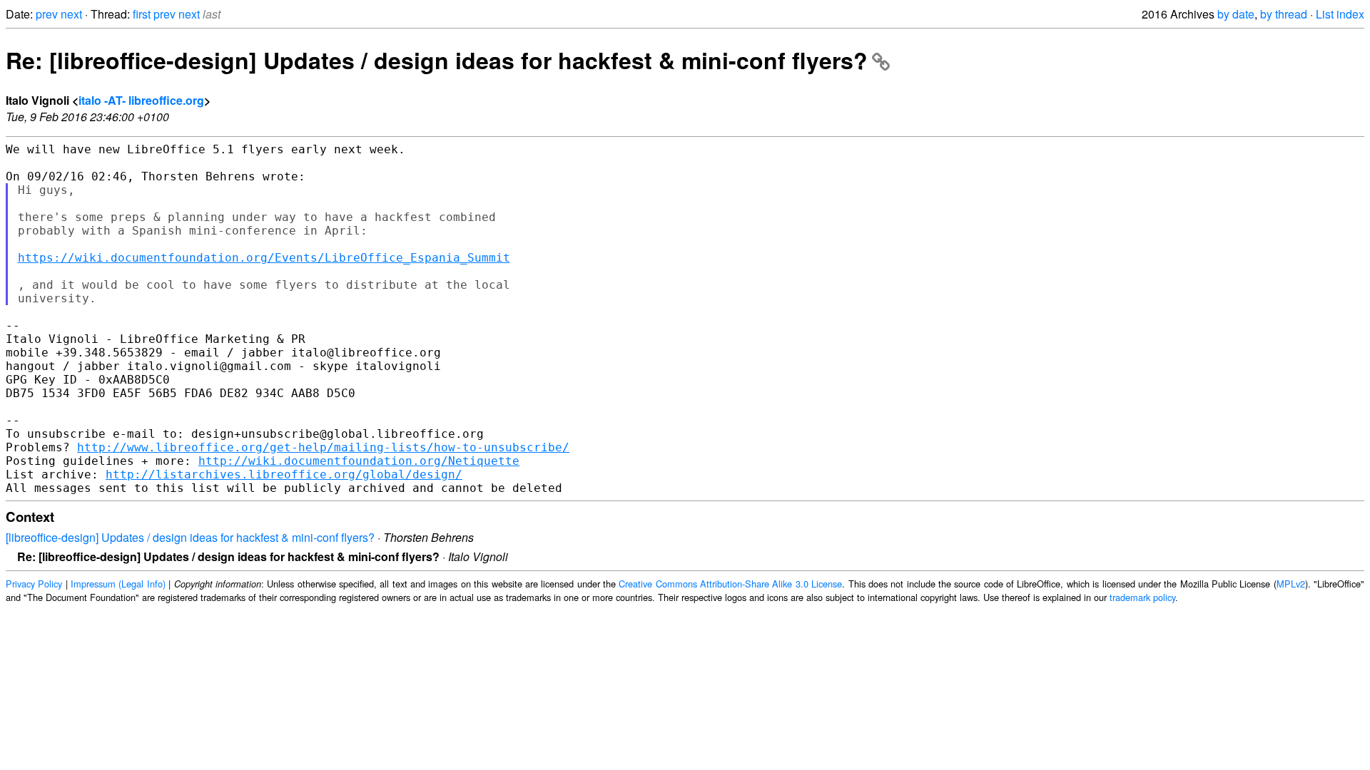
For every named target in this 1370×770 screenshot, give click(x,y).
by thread (1283, 14)
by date (1235, 14)
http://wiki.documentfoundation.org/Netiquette (358, 461)
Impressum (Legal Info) (118, 583)
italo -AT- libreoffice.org (141, 100)
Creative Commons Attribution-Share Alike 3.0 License (730, 583)
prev (47, 14)
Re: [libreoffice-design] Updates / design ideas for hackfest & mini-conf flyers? (437, 59)
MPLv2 (1291, 583)
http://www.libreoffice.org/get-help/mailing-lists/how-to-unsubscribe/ (323, 447)
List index (1340, 14)
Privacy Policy (34, 583)
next (71, 14)
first (142, 14)
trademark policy (1142, 597)
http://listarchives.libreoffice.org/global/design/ (284, 474)
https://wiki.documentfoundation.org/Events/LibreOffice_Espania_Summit (264, 258)
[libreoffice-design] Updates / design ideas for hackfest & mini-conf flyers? (190, 537)
